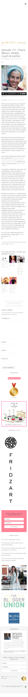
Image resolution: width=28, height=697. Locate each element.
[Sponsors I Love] (10, 506)
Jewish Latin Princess (14, 44)
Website (4, 358)
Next (23, 651)
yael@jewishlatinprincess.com (10, 676)
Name (4, 342)
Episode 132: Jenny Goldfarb (13, 305)
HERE (20, 234)
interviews (18, 647)
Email (19, 100)
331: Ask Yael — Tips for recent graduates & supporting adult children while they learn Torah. (20, 269)
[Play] (3, 93)
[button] (25, 4)
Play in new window (11, 96)
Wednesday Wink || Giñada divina (4, 265)
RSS (23, 100)
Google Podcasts (12, 100)
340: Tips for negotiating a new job (10, 539)
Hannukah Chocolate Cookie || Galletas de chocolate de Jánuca (4, 289)
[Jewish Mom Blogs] (14, 390)
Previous (22, 651)
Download (21, 96)
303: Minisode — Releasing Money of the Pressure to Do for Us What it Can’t (12, 289)
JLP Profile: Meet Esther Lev (12, 265)
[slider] (24, 93)
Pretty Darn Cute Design (12, 686)
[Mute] (20, 93)
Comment (6, 318)
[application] (14, 93)
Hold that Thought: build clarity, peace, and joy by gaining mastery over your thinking (12, 160)
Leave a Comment (17, 58)
